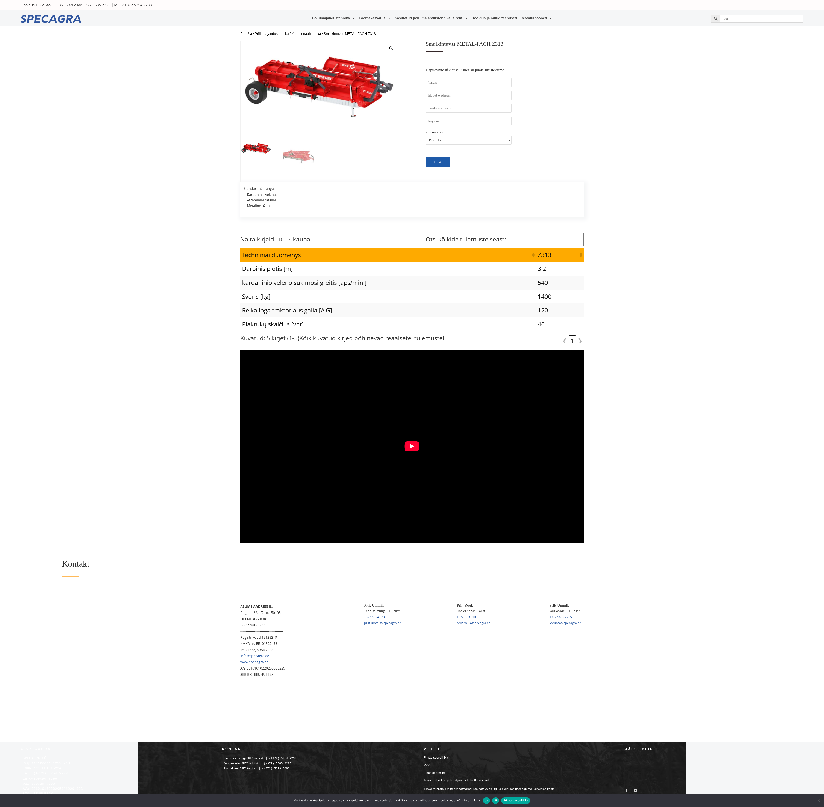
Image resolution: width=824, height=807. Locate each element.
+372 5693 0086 (49, 4)
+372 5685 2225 (97, 4)
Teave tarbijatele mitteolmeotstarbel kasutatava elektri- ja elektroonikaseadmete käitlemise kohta (489, 788)
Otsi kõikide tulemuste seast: (466, 239)
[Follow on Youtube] (635, 790)
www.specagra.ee (254, 662)
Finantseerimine (435, 772)
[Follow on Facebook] (626, 790)
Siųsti (438, 162)
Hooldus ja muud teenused (494, 18)
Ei (495, 800)
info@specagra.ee (254, 655)
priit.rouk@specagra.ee (473, 623)
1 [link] (572, 339)
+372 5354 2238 (138, 4)
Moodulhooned (534, 18)
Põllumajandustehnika (331, 18)
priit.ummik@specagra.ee (382, 623)
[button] (391, 48)
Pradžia (246, 34)
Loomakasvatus (372, 18)
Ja (486, 800)
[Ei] (818, 800)
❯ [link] (579, 339)
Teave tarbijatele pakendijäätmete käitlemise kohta (458, 780)
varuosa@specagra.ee (565, 623)
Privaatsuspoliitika (436, 757)
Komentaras (434, 132)
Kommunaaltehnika (306, 34)
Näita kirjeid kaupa (275, 239)
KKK (427, 765)
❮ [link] (564, 339)
